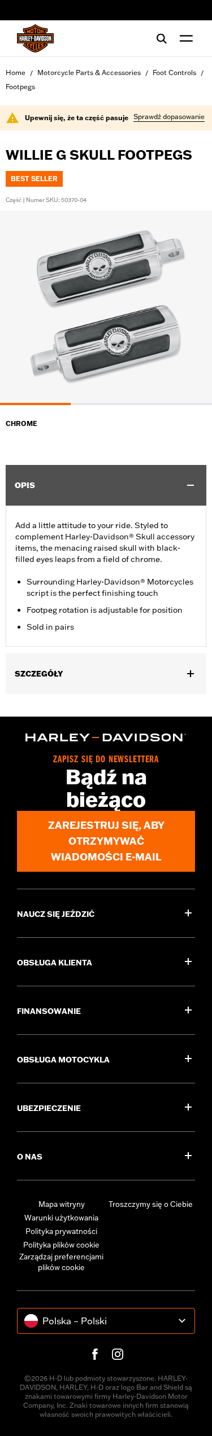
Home (15, 72)
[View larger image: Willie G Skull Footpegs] (106, 306)
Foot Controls (174, 72)
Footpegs (20, 86)
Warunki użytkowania (61, 1217)
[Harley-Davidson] (106, 737)
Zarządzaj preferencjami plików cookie (61, 1262)
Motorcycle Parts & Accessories (89, 72)
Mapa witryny (61, 1204)
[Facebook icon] (95, 1354)
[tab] (35, 404)
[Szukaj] (161, 38)
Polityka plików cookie (61, 1244)
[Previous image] (22, 307)
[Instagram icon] (117, 1354)
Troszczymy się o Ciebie (151, 1204)
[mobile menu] (183, 38)
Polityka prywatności (61, 1231)
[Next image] (189, 307)
